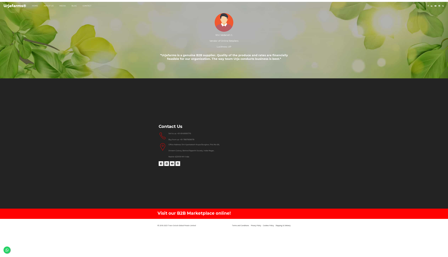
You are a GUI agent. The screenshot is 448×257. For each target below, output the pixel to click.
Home (35, 6)
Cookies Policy (268, 225)
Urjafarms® (15, 5)
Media (62, 6)
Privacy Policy (256, 225)
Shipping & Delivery (283, 225)
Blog (74, 6)
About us (49, 6)
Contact (87, 6)
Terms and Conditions (240, 225)
